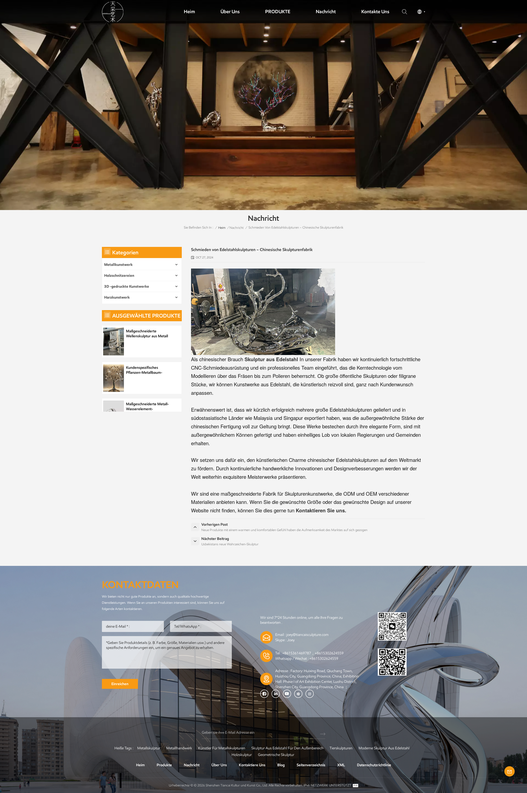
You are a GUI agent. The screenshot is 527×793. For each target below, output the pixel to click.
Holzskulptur (242, 754)
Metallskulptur (148, 748)
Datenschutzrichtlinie (374, 765)
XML (341, 765)
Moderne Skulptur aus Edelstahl (384, 748)
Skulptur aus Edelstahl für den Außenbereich (287, 748)
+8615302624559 (323, 658)
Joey (291, 640)
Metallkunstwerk (118, 264)
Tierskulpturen (341, 748)
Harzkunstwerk (117, 297)
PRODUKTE (277, 11)
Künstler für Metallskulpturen (221, 748)
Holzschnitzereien (119, 275)
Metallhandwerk (179, 748)
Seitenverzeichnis (311, 765)
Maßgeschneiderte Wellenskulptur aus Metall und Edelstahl (147, 334)
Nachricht (326, 11)
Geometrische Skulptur (276, 754)
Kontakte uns (375, 11)
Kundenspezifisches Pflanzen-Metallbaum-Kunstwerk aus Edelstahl (146, 370)
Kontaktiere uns (252, 765)
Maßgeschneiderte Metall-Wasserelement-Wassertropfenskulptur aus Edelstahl (148, 406)
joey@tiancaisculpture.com (307, 634)
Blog (281, 765)
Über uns (230, 11)
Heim (189, 11)
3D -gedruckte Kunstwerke (126, 286)
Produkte (164, 765)
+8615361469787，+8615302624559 (313, 653)
